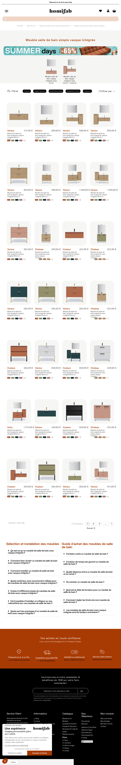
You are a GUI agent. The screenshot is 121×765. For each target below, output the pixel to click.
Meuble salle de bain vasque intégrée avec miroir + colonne (69, 80)
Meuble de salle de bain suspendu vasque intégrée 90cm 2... (15, 194)
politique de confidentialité (42, 700)
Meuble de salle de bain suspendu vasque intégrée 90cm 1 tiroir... (15, 136)
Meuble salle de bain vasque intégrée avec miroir (51, 80)
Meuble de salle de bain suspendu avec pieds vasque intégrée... (42, 255)
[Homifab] (60, 11)
